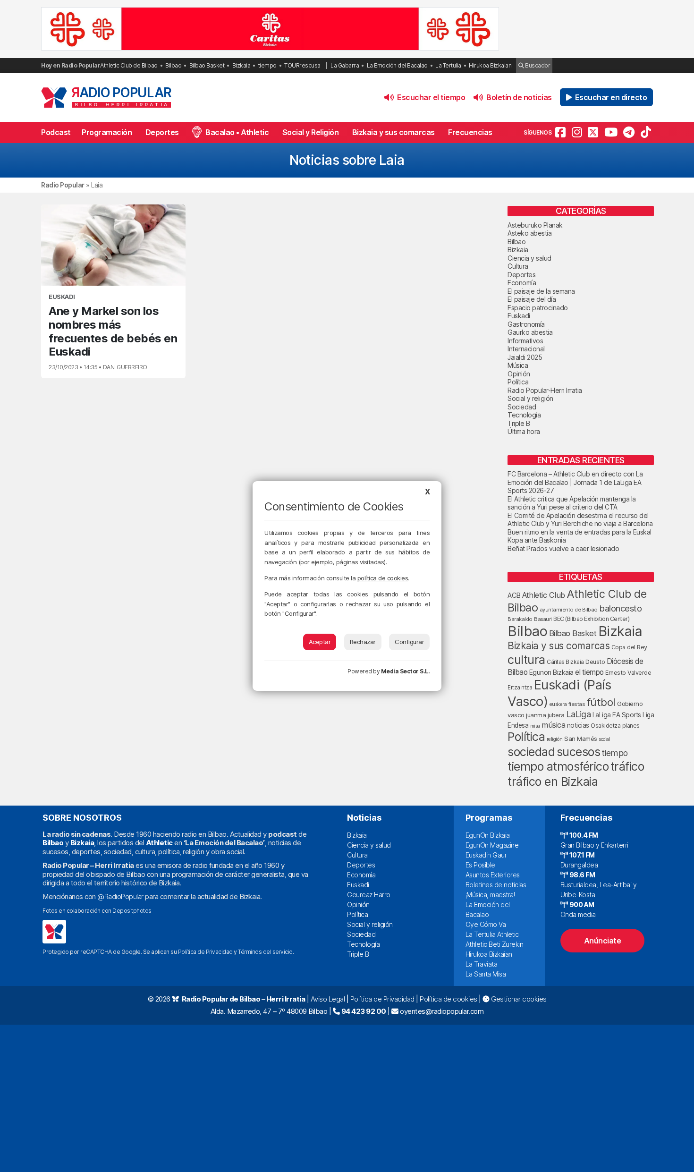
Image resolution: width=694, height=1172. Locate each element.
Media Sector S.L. (405, 671)
